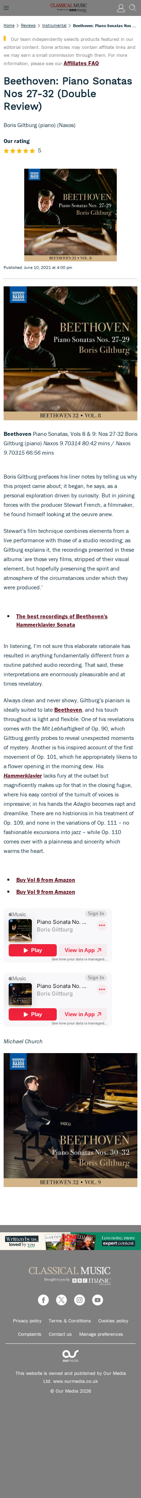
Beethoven (68, 709)
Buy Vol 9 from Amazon (45, 891)
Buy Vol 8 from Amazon (45, 879)
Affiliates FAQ (81, 63)
